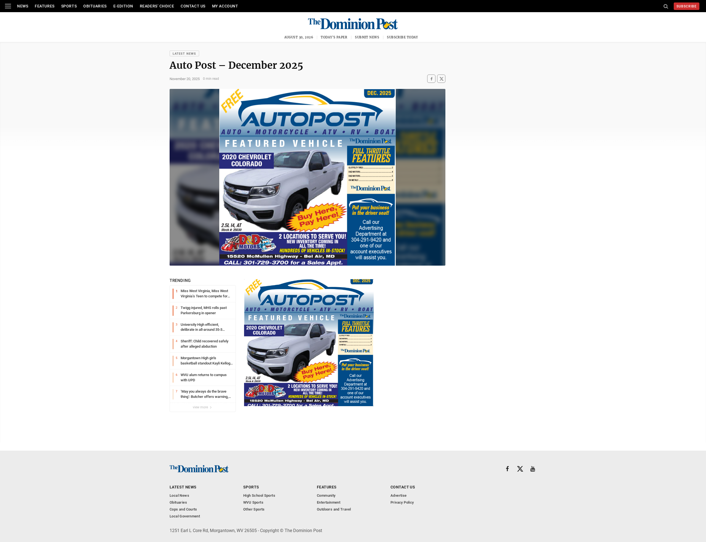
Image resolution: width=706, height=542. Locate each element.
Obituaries (95, 6)
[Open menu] (8, 6)
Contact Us (193, 6)
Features (44, 6)
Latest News (184, 53)
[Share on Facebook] (431, 79)
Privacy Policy (402, 502)
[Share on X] (441, 79)
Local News (179, 495)
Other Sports (254, 509)
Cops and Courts (183, 509)
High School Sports (259, 495)
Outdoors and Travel (334, 509)
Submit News (367, 37)
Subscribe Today (402, 37)
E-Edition (123, 6)
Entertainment (328, 502)
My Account (225, 6)
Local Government (185, 516)
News (22, 6)
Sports (69, 6)
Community (326, 495)
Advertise (399, 495)
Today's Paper (334, 37)
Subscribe (686, 6)
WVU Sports (253, 502)
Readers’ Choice (157, 6)
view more (201, 407)
